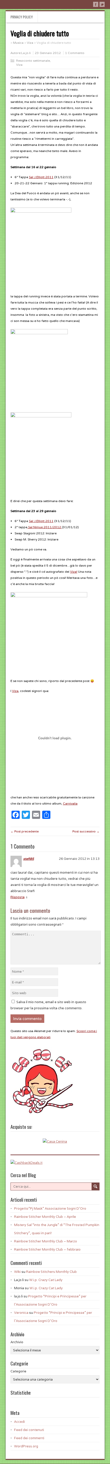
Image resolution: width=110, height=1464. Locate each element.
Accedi (19, 1421)
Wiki (17, 1272)
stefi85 (28, 859)
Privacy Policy (21, 16)
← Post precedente (24, 831)
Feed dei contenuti (29, 1430)
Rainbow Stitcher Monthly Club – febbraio (47, 1249)
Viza (19, 65)
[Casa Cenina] (55, 1141)
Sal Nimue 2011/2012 (44, 527)
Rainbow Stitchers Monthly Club (51, 1272)
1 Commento (74, 53)
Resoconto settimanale (33, 60)
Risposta (17, 897)
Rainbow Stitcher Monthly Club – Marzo (45, 1241)
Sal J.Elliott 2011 (41, 177)
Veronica (21, 1312)
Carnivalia (70, 803)
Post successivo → (86, 831)
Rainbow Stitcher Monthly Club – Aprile (45, 1216)
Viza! (73, 571)
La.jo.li (26, 53)
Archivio (16, 1342)
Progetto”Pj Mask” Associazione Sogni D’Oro (50, 1208)
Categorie (18, 1371)
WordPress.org (26, 1446)
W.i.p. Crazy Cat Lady (45, 1280)
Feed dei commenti (29, 1438)
